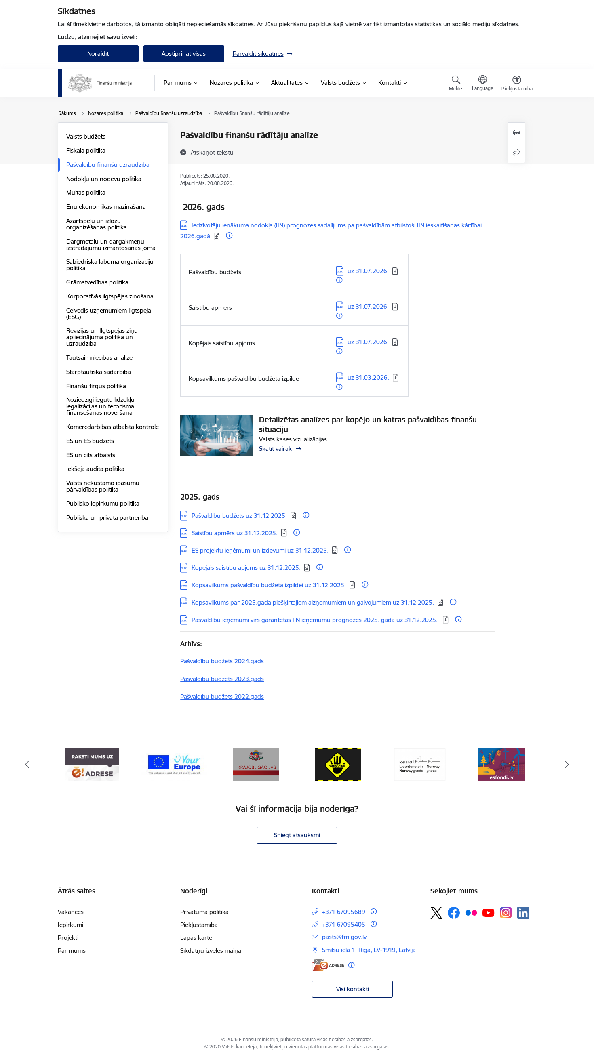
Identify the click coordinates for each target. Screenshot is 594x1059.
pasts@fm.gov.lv (344, 937)
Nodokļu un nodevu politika (103, 179)
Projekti (68, 937)
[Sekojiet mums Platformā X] (436, 913)
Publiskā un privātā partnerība (107, 517)
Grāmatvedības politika (97, 282)
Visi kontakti (352, 989)
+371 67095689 (343, 912)
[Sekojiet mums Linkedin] (523, 913)
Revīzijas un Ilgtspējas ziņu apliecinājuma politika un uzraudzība (102, 337)
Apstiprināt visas (184, 53)
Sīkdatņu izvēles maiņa (210, 950)
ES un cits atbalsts (90, 455)
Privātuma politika (204, 912)
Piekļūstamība (199, 925)
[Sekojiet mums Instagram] (506, 912)
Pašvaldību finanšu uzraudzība (108, 164)
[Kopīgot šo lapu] (516, 153)
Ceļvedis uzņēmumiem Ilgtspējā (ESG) (108, 314)
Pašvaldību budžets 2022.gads (222, 696)
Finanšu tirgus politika (96, 386)
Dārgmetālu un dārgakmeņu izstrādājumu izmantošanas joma (111, 244)
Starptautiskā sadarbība (98, 372)
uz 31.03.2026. (368, 377)
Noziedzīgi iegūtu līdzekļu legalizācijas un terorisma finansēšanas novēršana (100, 406)
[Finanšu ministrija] (100, 83)
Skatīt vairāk (275, 448)
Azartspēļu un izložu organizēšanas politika (96, 224)
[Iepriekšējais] (27, 764)
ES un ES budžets (90, 441)
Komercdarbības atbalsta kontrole (112, 427)
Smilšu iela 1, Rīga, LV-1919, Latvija (369, 950)
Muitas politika (85, 192)
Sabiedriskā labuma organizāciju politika (110, 265)
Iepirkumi (70, 925)
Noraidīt (98, 53)
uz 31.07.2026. (368, 271)
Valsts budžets (85, 136)
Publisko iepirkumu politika (102, 503)
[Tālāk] (567, 764)
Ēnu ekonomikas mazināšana (106, 206)
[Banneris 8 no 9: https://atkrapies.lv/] (338, 764)
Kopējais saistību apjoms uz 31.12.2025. (246, 568)
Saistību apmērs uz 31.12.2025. (235, 533)
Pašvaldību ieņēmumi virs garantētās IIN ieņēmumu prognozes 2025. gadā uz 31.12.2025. (315, 620)
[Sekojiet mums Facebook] (454, 913)
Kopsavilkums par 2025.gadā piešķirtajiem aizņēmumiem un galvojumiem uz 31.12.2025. (313, 602)
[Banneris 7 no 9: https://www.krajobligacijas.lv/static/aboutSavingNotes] (256, 764)
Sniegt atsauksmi (297, 835)
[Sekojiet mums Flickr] (471, 912)
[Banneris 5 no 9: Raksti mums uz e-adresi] (92, 764)
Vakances (71, 912)
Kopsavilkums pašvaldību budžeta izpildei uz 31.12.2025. (269, 585)
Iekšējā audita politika (95, 469)
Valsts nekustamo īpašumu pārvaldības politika (102, 486)
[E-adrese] (328, 965)
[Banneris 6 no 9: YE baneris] (174, 764)
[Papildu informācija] (229, 235)
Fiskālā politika (85, 150)
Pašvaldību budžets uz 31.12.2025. (239, 515)
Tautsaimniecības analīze (99, 357)
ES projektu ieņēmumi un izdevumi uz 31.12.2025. (260, 550)
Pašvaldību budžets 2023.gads (222, 679)
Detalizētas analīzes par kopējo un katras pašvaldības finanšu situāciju (368, 424)
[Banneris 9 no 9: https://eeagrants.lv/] (420, 764)
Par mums (72, 950)
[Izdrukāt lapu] (516, 133)
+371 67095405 (343, 924)
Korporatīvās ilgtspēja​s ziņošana (110, 296)
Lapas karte (196, 937)
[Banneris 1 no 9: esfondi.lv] (501, 764)
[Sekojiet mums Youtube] (488, 912)
